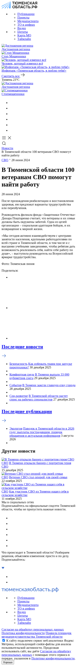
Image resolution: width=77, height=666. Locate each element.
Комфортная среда (21, 374)
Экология (15, 428)
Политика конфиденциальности (23, 633)
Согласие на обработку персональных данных (33, 629)
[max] (11, 119)
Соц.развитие (18, 396)
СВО (5, 160)
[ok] (11, 108)
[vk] (11, 102)
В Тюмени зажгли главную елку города (48, 385)
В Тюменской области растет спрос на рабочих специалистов (38, 397)
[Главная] (19, 7)
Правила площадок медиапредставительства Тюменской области (36, 634)
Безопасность (18, 363)
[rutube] (11, 125)
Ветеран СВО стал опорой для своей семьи (38, 477)
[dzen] (11, 130)
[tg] (11, 113)
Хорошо (7, 662)
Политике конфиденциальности (53, 658)
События (15, 385)
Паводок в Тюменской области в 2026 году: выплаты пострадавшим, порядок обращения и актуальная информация (41, 432)
